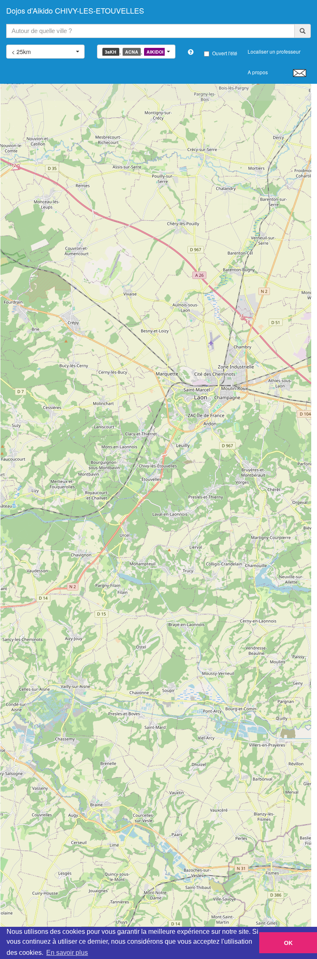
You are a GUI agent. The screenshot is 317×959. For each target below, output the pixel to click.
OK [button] (288, 943)
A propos (258, 72)
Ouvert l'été (224, 53)
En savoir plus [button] (67, 952)
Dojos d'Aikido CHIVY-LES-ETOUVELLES (75, 10)
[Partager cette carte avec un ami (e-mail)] (299, 72)
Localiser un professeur (274, 51)
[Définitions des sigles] (191, 52)
